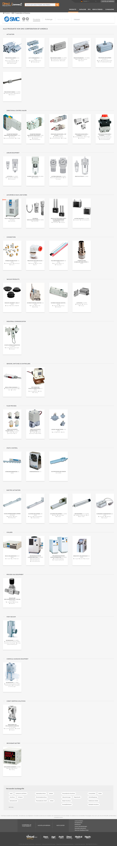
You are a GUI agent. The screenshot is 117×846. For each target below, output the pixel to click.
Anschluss (12, 797)
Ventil (11, 793)
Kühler (100, 793)
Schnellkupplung (93, 797)
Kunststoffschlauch (67, 804)
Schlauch (20, 797)
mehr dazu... (11, 807)
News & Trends (97, 9)
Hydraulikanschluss (41, 793)
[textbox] (40, 4)
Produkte (72, 9)
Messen (77, 19)
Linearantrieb (92, 793)
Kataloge (82, 9)
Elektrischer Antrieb (93, 800)
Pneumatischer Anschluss (68, 793)
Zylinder (51, 793)
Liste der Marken (79, 821)
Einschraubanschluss (41, 797)
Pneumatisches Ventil (41, 800)
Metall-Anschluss (66, 800)
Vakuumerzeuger (66, 797)
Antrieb (51, 800)
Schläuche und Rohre (21, 793)
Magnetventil (77, 797)
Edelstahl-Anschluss (94, 804)
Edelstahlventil (13, 800)
